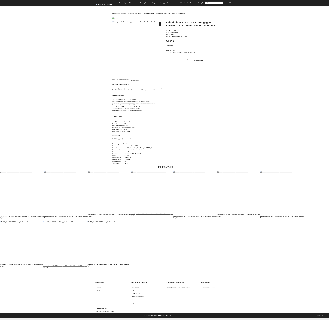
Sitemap (134, 299)
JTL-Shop (325, 315)
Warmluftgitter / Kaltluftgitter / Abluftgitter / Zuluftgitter (138, 147)
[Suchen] (222, 2)
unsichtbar (127, 159)
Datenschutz (135, 287)
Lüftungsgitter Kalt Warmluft (179, 36)
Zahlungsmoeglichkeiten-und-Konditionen (178, 287)
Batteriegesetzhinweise (138, 296)
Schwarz (126, 155)
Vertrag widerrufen (102, 308)
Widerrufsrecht (136, 293)
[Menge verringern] (167, 60)
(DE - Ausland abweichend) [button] (187, 52)
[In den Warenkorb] (113, 20)
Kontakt (99, 287)
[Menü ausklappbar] (97, 1)
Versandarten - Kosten (209, 287)
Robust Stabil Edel (129, 151)
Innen (125, 161)
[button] (226, 3)
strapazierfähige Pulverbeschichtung (134, 149)
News (98, 290)
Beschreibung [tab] (135, 80)
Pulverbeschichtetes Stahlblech (132, 153)
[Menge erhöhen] (187, 63)
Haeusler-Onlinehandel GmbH (132, 146)
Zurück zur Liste (116, 13)
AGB (133, 290)
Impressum (135, 303)
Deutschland (127, 157)
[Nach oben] (164, 319)
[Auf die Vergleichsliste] (160, 24)
